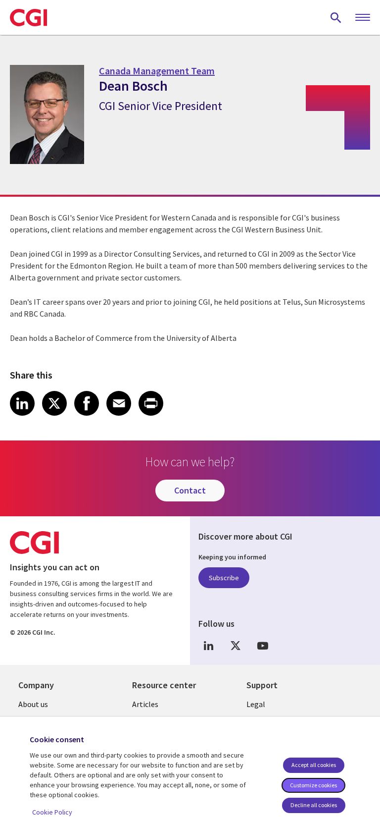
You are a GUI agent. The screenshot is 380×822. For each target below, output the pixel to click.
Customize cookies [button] (313, 785)
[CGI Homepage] (28, 17)
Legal (255, 704)
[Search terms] (336, 17)
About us (33, 704)
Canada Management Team (157, 70)
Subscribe (224, 577)
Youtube (263, 645)
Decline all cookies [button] (313, 805)
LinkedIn (208, 645)
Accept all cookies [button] (313, 764)
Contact (190, 490)
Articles (145, 704)
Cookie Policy (52, 812)
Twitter (235, 645)
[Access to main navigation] (362, 18)
